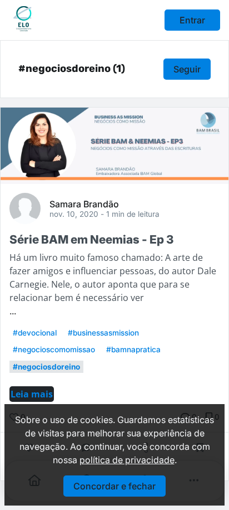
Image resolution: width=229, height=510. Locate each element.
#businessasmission (103, 332)
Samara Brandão (84, 203)
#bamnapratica (133, 349)
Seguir (187, 69)
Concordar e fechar (114, 486)
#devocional (35, 332)
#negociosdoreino (46, 366)
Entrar (192, 20)
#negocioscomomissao (54, 349)
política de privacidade (127, 459)
